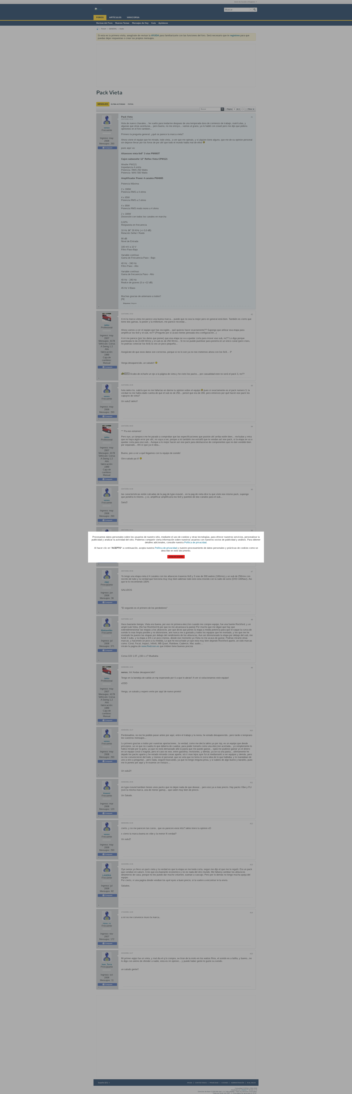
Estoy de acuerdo (176, 557)
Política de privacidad (195, 542)
